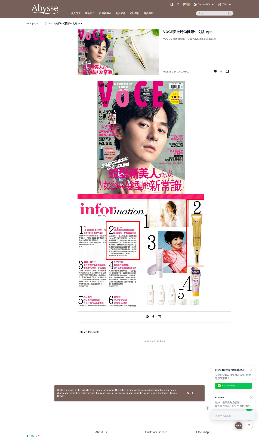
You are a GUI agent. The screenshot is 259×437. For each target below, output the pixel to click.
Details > (61, 396)
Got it (190, 393)
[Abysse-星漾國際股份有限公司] (45, 9)
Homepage (32, 23)
